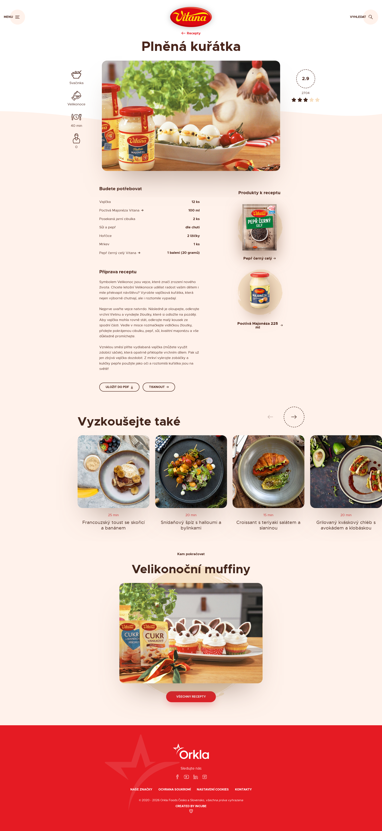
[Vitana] (191, 17)
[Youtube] (186, 777)
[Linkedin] (196, 777)
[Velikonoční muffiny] (191, 633)
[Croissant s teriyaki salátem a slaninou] (268, 471)
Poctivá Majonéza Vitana (119, 210)
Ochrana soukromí (174, 789)
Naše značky (141, 789)
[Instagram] (205, 777)
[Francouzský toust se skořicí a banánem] (113, 471)
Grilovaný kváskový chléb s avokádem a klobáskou (346, 525)
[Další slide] (294, 417)
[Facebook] (177, 777)
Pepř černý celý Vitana (117, 253)
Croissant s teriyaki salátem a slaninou (269, 525)
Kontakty (243, 789)
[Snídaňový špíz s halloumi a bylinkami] (191, 471)
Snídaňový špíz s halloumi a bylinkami (191, 525)
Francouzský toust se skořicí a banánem (113, 525)
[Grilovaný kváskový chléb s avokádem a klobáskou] (346, 471)
